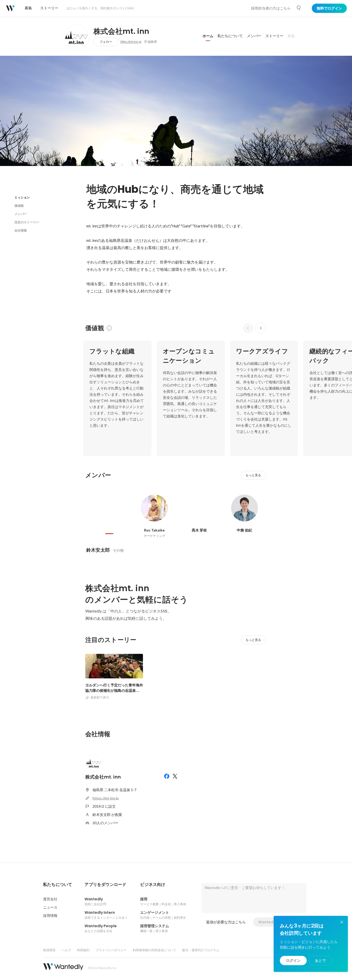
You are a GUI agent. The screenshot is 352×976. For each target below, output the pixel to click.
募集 (291, 36)
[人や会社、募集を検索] (299, 8)
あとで (320, 960)
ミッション (22, 197)
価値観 (19, 205)
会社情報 (20, 230)
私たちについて (230, 36)
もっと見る (253, 475)
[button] (57, 885)
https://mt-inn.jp (130, 42)
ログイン (293, 960)
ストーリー (274, 36)
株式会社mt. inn (121, 31)
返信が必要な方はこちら (226, 922)
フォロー (106, 41)
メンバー (254, 36)
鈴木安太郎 (98, 550)
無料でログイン (329, 8)
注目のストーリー (26, 222)
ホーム (208, 36)
